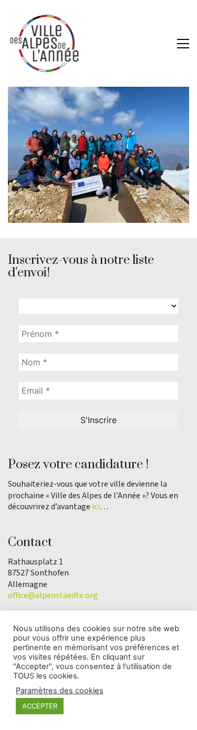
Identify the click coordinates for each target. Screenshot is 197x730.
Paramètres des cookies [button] (59, 690)
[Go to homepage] (44, 43)
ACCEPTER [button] (39, 706)
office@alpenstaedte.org (53, 595)
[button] (183, 43)
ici (96, 506)
